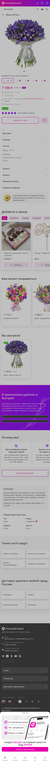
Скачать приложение (25, 749)
